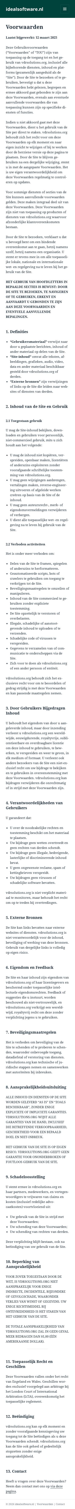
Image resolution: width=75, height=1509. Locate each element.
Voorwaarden (45, 1504)
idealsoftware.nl (24, 9)
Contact (60, 1504)
